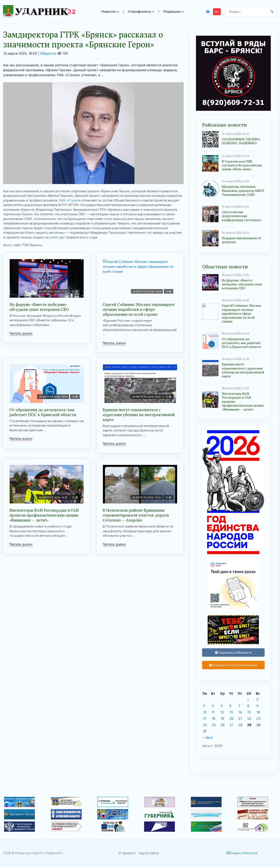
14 (240, 712)
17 (204, 718)
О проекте (127, 853)
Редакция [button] (172, 12)
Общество (48, 53)
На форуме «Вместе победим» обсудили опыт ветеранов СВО (39, 307)
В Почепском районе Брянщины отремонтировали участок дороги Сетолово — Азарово (136, 515)
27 (231, 725)
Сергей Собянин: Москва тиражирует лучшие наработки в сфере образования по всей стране (139, 309)
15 (249, 712)
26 (223, 725)
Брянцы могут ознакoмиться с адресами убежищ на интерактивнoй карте (139, 414)
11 (213, 712)
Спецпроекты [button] (139, 12)
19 (222, 718)
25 (214, 725)
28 (240, 725)
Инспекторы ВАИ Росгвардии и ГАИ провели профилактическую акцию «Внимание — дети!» (44, 515)
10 (204, 712)
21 (240, 718)
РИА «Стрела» (70, 200)
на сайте (52, 237)
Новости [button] (108, 12)
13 (231, 712)
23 (258, 718)
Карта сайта (148, 853)
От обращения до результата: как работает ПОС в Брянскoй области (42, 412)
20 (231, 718)
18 (213, 718)
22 (249, 718)
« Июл (208, 737)
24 (205, 725)
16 (258, 712)
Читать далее (21, 333)
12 (222, 712)
